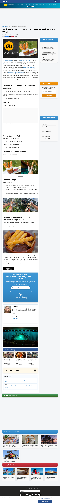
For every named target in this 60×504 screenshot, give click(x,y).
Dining (6, 26)
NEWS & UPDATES (47, 39)
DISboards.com (45, 121)
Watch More (33, 329)
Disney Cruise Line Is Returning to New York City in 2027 (50, 477)
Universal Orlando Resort (47, 138)
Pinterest (12, 36)
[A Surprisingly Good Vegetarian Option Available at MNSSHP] (32, 355)
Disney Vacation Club (46, 136)
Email (16, 36)
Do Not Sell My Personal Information (45, 498)
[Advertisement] (20, 115)
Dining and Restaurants (46, 126)
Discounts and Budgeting (47, 129)
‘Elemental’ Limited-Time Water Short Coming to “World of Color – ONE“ (19, 380)
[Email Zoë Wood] (13, 321)
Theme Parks (44, 124)
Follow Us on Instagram (11, 395)
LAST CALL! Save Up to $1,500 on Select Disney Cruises (8, 477)
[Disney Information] (5, 1)
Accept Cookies (45, 501)
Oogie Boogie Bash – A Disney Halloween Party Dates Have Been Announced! (19, 386)
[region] (30, 500)
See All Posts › (15, 318)
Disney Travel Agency (30, 488)
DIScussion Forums (23, 488)
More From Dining (9, 350)
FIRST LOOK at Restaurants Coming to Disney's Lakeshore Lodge (48, 56)
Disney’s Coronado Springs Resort (16, 72)
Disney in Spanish (37, 488)
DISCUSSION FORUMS (49, 117)
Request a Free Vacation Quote (20, 287)
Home (3, 26)
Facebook (7, 36)
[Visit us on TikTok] (20, 494)
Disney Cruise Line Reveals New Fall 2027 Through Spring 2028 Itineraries (31, 5)
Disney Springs (6, 63)
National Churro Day (25, 60)
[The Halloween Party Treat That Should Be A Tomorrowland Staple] (20, 355)
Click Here (30, 6)
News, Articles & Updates (11, 431)
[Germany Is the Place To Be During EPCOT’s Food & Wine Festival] (8, 355)
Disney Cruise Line (45, 133)
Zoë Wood (6, 34)
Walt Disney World (7, 60)
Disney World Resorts (46, 131)
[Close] (58, 500)
